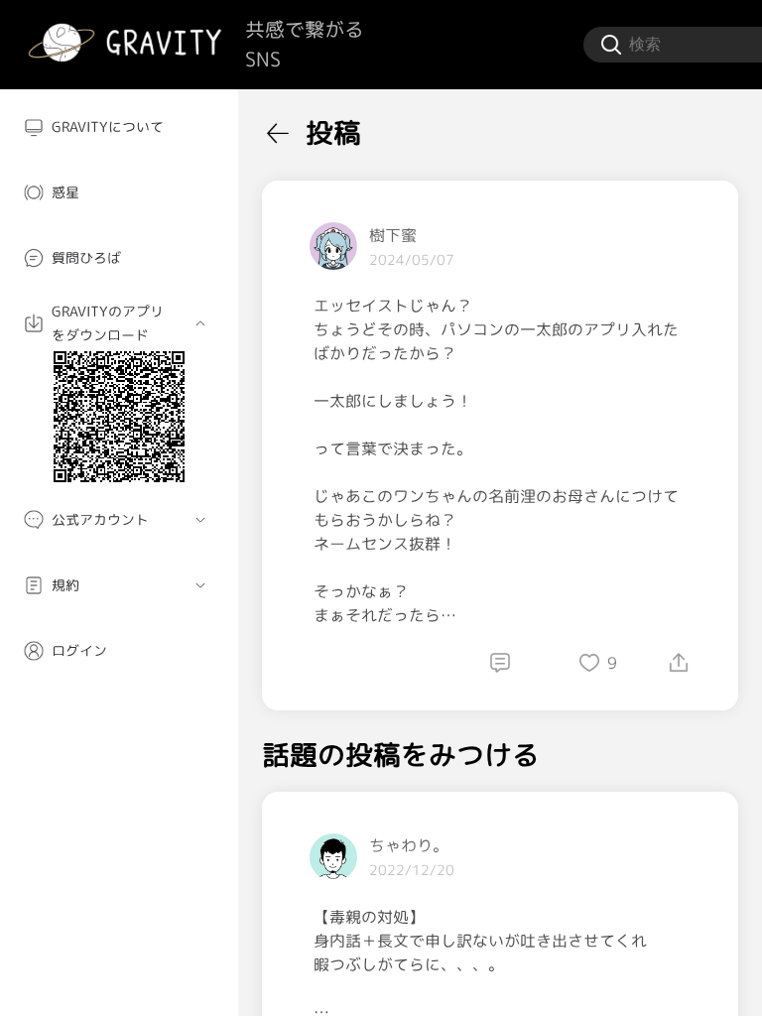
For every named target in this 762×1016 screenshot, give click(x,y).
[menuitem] (119, 127)
